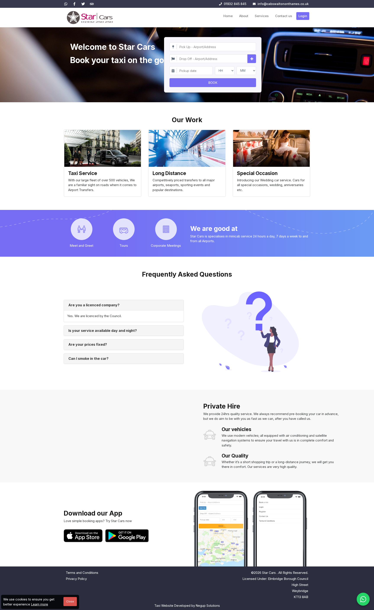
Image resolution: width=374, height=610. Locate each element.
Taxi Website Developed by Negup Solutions (187, 605)
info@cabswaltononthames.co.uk (283, 4)
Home (228, 16)
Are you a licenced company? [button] (93, 305)
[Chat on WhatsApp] (363, 599)
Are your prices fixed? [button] (87, 344)
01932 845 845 (234, 4)
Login (302, 16)
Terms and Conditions (82, 573)
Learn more (39, 604)
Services (262, 16)
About (243, 16)
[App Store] (84, 535)
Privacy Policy (76, 579)
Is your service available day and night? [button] (102, 330)
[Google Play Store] (127, 535)
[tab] (124, 305)
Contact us (283, 16)
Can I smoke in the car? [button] (88, 358)
